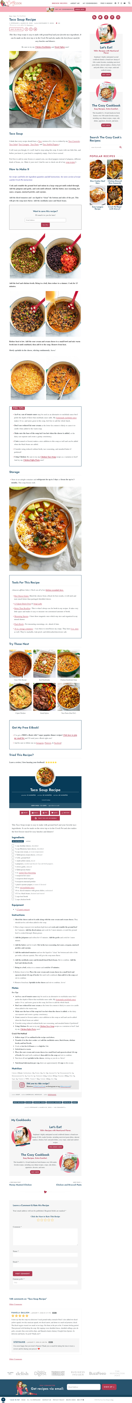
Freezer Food (39, 1102)
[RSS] (94, 17)
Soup (14, 16)
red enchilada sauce (27, 887)
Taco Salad (13, 144)
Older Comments (15, 1304)
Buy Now (35, 1172)
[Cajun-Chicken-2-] (20, 697)
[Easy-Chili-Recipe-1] (20, 664)
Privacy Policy (58, 1400)
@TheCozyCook (39, 1086)
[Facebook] (115, 3)
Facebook (57, 743)
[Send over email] (35, 29)
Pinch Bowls (19, 624)
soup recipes (70, 162)
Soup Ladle (37, 603)
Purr (112, 1400)
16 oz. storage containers (23, 628)
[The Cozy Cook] (11, 3)
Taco (40, 141)
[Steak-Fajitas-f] (44, 697)
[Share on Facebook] (26, 29)
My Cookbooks (90, 3)
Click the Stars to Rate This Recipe (45, 1216)
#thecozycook (65, 1086)
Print (25, 813)
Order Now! (80, 9)
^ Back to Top (14, 1400)
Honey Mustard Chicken (20, 1184)
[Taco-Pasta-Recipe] (68, 697)
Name (16, 1251)
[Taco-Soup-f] (45, 776)
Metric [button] (28, 841)
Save (55, 813)
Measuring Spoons (21, 616)
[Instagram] (121, 3)
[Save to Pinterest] (30, 29)
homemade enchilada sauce (66, 417)
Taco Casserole (74, 141)
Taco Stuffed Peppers (51, 144)
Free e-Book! (107, 3)
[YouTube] (124, 3)
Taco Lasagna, (24, 144)
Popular (67, 1102)
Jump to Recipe (16, 29)
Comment (17, 1227)
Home (10, 16)
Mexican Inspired (54, 1102)
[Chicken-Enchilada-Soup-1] (68, 664)
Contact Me (46, 1400)
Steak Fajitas (60, 47)
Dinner (29, 1102)
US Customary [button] (18, 841)
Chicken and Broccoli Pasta (68, 1184)
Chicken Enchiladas (43, 47)
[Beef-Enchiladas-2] (44, 664)
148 (58, 23)
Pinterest (48, 743)
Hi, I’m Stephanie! (34, 1400)
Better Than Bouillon (22, 608)
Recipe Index (71, 1400)
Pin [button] (45, 813)
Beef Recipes (19, 1102)
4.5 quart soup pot (23, 909)
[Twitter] (100, 17)
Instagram (40, 743)
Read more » (30, 25)
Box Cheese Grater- (21, 596)
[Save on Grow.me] (39, 29)
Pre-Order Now (55, 1147)
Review (66, 813)
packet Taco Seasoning (27, 872)
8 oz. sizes (74, 628)
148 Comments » (60, 1107)
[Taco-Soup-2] (45, 89)
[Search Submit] (120, 147)
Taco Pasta (34, 144)
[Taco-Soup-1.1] (45, 529)
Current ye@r (19, 1279)
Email (36, 813)
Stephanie (15, 23)
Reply (54, 1312)
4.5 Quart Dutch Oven (22, 603)
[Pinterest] (118, 3)
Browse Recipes (59, 3)
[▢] (13, 845)
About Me (75, 3)
